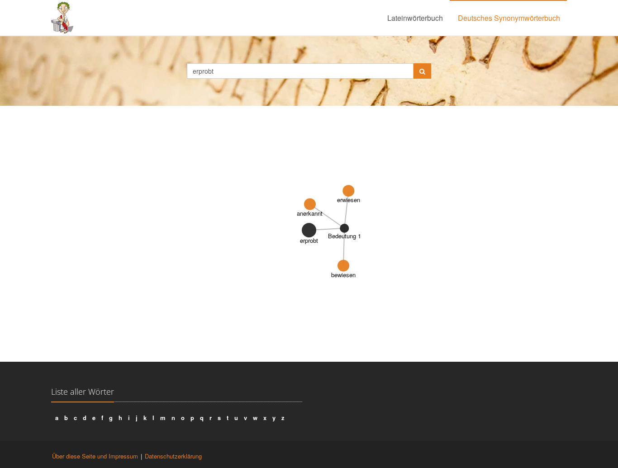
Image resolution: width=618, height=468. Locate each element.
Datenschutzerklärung (173, 456)
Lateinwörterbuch (415, 18)
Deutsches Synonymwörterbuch (509, 18)
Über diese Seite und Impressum (95, 456)
